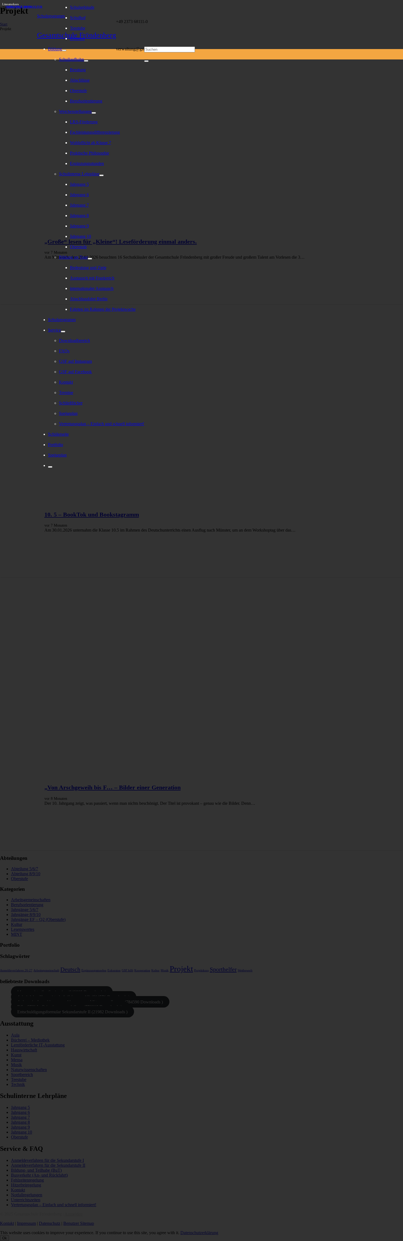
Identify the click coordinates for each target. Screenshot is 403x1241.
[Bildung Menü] (64, 50)
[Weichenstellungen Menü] (94, 113)
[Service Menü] (63, 331)
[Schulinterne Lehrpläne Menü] (101, 175)
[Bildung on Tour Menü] (90, 258)
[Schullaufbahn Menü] (86, 61)
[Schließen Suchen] (146, 61)
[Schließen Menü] (50, 467)
